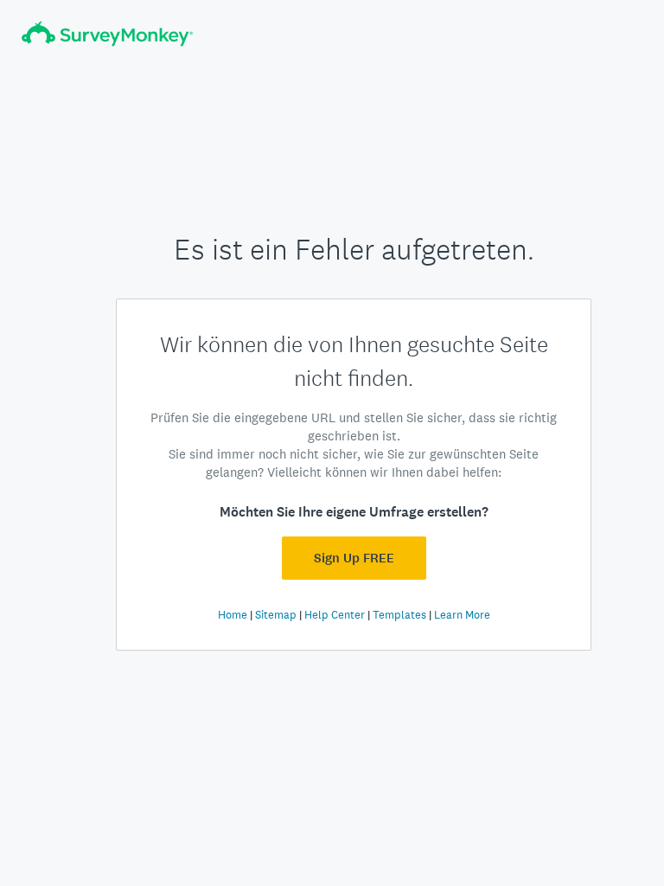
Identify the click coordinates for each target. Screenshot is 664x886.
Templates (399, 614)
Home (232, 614)
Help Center (334, 614)
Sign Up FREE (354, 558)
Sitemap (276, 614)
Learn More (462, 614)
